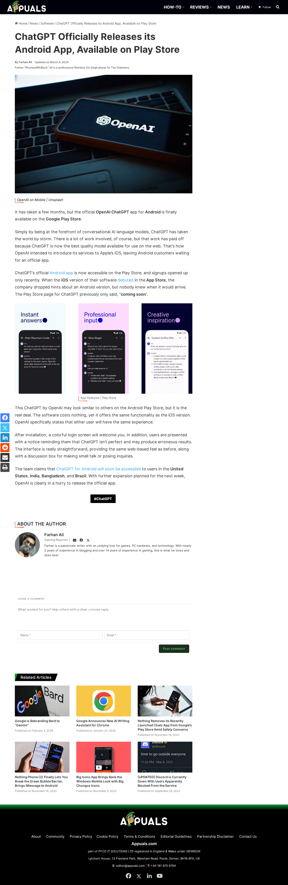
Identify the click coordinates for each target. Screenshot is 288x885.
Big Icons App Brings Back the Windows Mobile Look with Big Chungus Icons (100, 781)
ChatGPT (104, 498)
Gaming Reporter (56, 540)
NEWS (224, 7)
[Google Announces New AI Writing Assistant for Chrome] (103, 701)
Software (47, 23)
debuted (125, 280)
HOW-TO (172, 7)
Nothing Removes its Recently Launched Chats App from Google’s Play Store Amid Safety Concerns (165, 725)
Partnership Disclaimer (215, 836)
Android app (61, 272)
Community (55, 836)
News (34, 23)
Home (22, 23)
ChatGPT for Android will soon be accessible (98, 469)
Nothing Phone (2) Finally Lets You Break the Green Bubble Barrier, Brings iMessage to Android (41, 781)
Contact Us (248, 836)
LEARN (243, 7)
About (36, 836)
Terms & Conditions (139, 836)
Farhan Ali (23, 62)
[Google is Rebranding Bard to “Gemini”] (42, 701)
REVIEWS (199, 7)
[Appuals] (27, 7)
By (17, 62)
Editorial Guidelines (176, 836)
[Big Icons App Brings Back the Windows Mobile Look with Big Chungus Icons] (103, 757)
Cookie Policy (107, 836)
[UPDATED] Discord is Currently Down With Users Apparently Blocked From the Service (162, 781)
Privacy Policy (81, 836)
